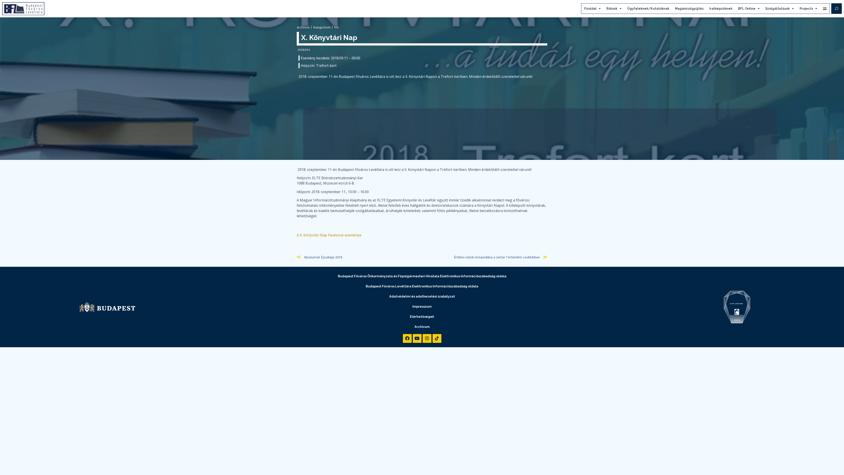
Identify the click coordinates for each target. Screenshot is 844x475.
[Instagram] (427, 338)
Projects (806, 8)
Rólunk (611, 8)
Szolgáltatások (777, 8)
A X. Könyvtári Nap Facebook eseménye (329, 235)
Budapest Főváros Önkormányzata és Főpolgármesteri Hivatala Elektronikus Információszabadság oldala (422, 276)
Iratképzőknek (720, 8)
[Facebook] (407, 338)
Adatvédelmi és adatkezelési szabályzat (422, 296)
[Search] (836, 8)
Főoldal (590, 8)
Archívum (422, 327)
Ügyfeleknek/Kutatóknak (648, 8)
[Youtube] (417, 338)
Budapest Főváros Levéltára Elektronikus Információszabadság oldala (422, 286)
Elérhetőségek (422, 316)
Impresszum (422, 306)
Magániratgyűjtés (689, 8)
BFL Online (746, 8)
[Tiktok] (437, 338)
